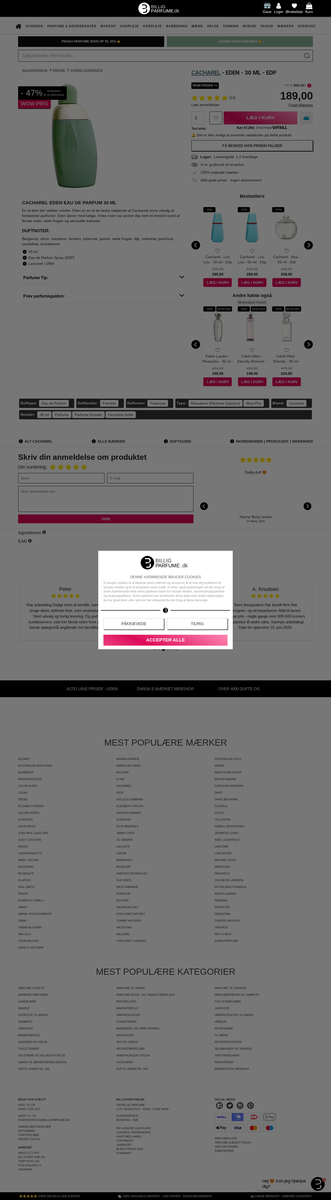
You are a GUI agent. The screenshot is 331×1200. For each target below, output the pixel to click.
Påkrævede (133, 624)
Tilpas (197, 624)
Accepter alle (165, 640)
